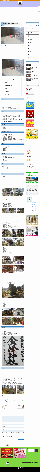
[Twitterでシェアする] (39, 7)
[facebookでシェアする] (39, 9)
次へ (23, 403)
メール (3, 426)
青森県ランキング (28, 90)
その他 (29, 30)
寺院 (28, 33)
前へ (2, 403)
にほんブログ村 (28, 98)
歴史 (6, 82)
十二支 (29, 36)
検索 (27, 448)
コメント (3, 415)
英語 (28, 57)
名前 (3, 423)
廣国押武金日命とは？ (8, 85)
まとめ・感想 (7, 94)
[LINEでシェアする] (39, 10)
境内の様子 (7, 91)
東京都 (29, 48)
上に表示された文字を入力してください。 (8, 436)
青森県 (7, 399)
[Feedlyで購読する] (39, 16)
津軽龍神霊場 (29, 42)
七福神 (29, 35)
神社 (5, 399)
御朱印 (3, 25)
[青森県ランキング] (30, 89)
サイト (3, 429)
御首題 (29, 54)
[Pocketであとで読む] (39, 14)
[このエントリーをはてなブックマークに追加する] (39, 12)
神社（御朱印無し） (30, 32)
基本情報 (6, 81)
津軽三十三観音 (30, 39)
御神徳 (6, 88)
